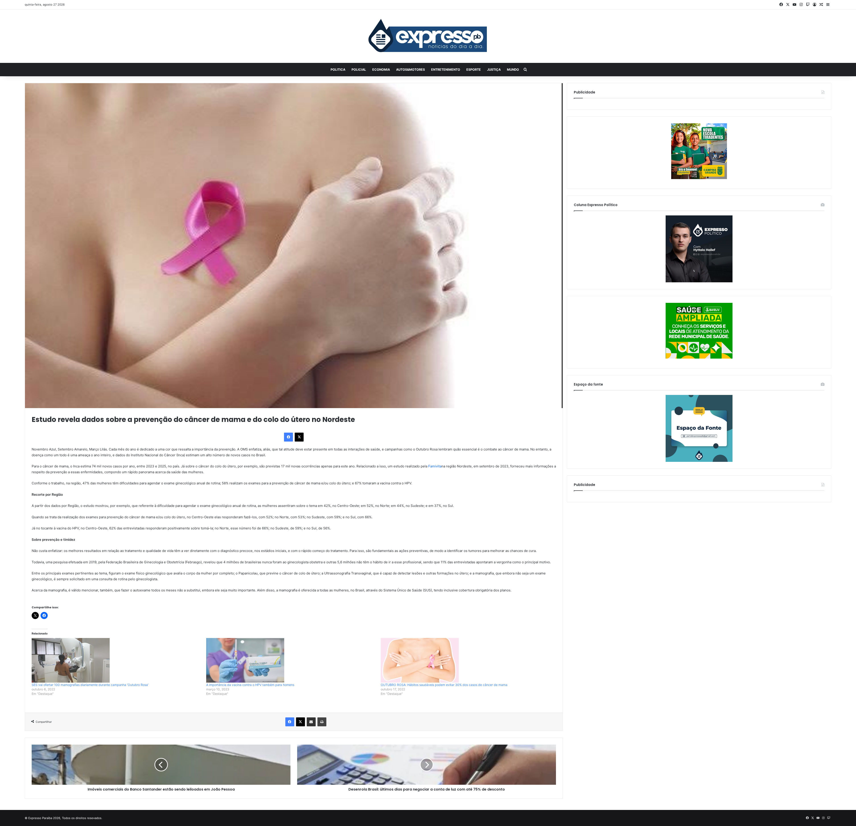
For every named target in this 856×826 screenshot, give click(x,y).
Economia (381, 69)
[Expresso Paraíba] (428, 36)
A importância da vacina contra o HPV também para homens (250, 685)
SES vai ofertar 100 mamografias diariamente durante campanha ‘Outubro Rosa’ (90, 685)
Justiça (494, 69)
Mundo (513, 69)
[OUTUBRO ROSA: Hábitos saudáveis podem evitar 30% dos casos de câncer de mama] (466, 660)
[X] (299, 437)
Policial (359, 69)
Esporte (473, 69)
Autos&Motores (410, 69)
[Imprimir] (321, 721)
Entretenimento (445, 69)
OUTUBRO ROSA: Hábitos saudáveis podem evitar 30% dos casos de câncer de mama (444, 685)
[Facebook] (288, 437)
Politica (338, 69)
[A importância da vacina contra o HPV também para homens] (291, 660)
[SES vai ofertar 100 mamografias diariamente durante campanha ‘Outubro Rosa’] (117, 660)
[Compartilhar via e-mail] (311, 721)
